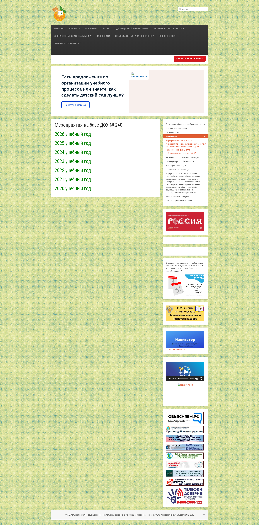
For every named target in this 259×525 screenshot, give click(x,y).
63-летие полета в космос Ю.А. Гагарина (72, 36)
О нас (107, 28)
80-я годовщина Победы (176, 165)
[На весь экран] (201, 378)
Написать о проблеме (75, 105)
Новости (75, 28)
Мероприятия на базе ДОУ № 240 (179, 141)
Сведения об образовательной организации (184, 124)
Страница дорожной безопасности (180, 161)
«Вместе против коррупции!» (177, 196)
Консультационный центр (176, 128)
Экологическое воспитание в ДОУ (182, 153)
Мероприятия (171, 136)
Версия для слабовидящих (189, 58)
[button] (185, 371)
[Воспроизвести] (169, 378)
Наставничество (172, 132)
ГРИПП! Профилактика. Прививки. (179, 201)
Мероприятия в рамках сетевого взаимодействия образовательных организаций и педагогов (186, 145)
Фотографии (91, 28)
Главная (60, 28)
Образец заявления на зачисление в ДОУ (134, 36)
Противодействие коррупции (178, 169)
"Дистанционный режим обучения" (132, 28)
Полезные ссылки (167, 36)
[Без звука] (196, 378)
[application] (185, 371)
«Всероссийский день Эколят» (178, 150)
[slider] (183, 378)
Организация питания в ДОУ (67, 43)
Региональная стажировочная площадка (182, 157)
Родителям (104, 36)
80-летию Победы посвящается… (169, 28)
